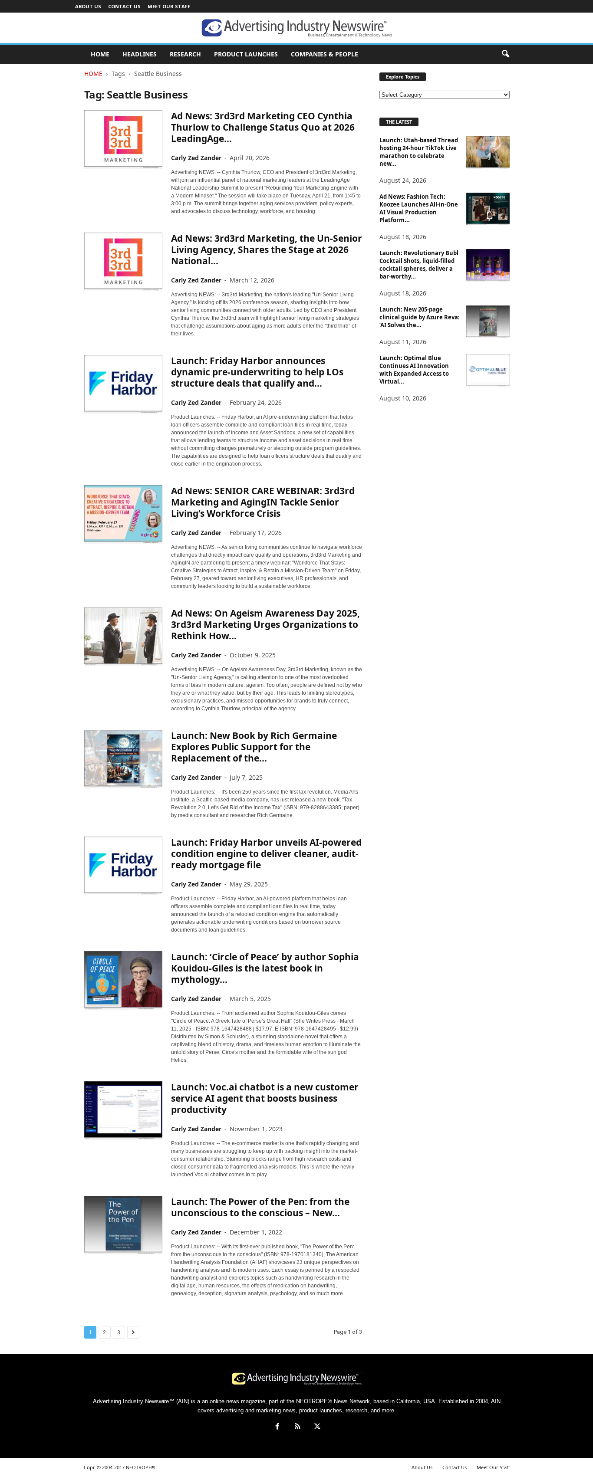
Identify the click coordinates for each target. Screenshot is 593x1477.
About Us (88, 6)
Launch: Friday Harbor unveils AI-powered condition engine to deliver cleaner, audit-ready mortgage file (266, 853)
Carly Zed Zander (196, 158)
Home (93, 73)
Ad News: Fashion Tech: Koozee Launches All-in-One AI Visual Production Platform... (418, 208)
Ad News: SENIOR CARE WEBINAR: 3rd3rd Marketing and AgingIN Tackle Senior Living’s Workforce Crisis (263, 502)
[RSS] (297, 1427)
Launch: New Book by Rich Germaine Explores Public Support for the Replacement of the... (254, 746)
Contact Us (124, 6)
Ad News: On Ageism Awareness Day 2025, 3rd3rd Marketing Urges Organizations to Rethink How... (265, 624)
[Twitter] (316, 1427)
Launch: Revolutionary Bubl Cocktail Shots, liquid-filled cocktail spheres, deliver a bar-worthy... (418, 264)
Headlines (139, 54)
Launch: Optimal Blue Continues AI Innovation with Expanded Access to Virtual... (414, 369)
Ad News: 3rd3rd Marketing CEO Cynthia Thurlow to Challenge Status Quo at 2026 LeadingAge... (263, 127)
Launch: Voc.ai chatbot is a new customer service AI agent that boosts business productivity (265, 1098)
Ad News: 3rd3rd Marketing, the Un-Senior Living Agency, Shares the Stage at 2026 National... (266, 249)
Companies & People (324, 54)
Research (185, 54)
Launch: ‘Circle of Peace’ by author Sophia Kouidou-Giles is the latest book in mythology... (265, 968)
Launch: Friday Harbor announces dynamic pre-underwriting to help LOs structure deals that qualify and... (257, 371)
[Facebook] (277, 1427)
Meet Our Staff (169, 6)
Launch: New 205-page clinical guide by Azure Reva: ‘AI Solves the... (419, 317)
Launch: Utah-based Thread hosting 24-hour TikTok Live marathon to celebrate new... (418, 151)
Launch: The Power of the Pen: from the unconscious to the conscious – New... (260, 1207)
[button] (505, 54)
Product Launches (246, 54)
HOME (100, 54)
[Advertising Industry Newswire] (296, 28)
